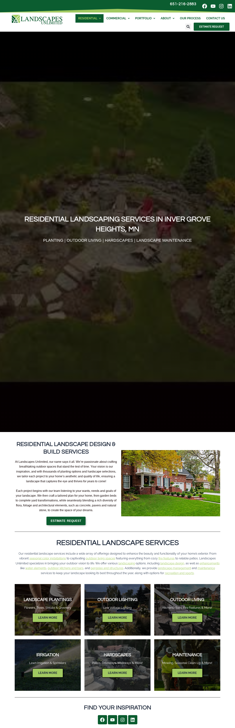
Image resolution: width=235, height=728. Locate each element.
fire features (166, 558)
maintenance (206, 568)
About (166, 18)
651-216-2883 (183, 4)
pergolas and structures (107, 568)
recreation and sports (179, 573)
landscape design (172, 563)
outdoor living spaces (100, 558)
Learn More (47, 617)
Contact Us (215, 18)
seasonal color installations (47, 558)
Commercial (116, 18)
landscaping (126, 563)
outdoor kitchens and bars (65, 568)
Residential (87, 18)
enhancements (210, 563)
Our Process (190, 18)
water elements (35, 568)
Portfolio (143, 18)
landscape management (174, 568)
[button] (188, 27)
